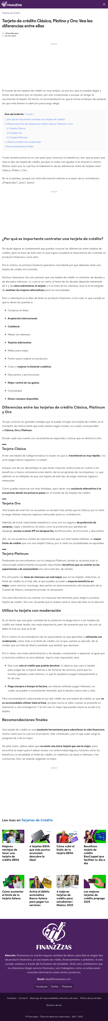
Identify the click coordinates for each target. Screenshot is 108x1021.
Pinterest (67, 986)
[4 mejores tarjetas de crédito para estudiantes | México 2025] (68, 886)
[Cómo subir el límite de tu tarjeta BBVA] (68, 841)
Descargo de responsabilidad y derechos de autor (54, 997)
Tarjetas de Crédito (11, 12)
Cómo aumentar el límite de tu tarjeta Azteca (12, 894)
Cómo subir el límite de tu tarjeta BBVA (65, 849)
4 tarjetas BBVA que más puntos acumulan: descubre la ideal (39, 853)
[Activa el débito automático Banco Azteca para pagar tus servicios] (40, 886)
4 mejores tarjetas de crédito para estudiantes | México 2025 (65, 898)
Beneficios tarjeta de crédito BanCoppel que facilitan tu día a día (94, 854)
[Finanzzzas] (11, 4)
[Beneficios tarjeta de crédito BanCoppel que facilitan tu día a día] (95, 841)
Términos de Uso (54, 1005)
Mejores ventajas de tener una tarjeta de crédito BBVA (10, 853)
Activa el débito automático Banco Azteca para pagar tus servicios (39, 898)
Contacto (23, 997)
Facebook (41, 986)
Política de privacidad (90, 997)
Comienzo (12, 997)
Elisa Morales (12, 33)
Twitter (54, 986)
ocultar (29, 114)
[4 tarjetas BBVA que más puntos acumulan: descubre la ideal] (40, 841)
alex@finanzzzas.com (58, 979)
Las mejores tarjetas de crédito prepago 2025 (94, 896)
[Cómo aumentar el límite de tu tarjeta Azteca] (13, 886)
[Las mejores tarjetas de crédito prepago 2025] (95, 886)
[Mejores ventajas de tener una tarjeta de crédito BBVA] (13, 841)
